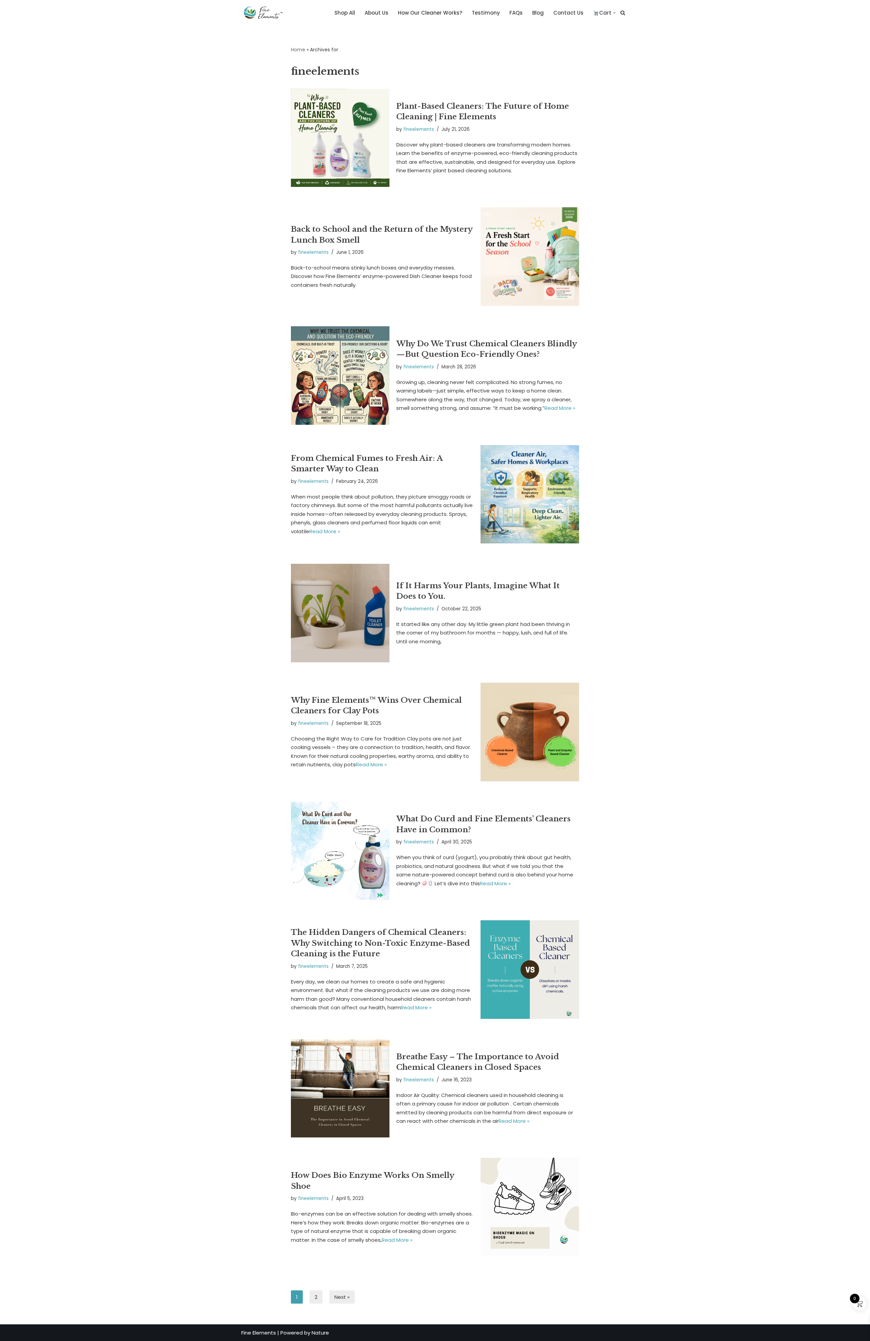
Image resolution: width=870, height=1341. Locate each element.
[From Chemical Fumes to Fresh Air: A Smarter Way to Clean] (530, 494)
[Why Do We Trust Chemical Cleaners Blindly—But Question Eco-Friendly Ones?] (340, 375)
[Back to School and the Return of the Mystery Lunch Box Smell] (530, 256)
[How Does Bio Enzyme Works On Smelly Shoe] (530, 1207)
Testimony (486, 12)
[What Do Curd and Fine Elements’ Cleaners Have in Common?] (340, 851)
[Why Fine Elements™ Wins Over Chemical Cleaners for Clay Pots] (530, 732)
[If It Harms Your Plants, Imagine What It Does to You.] (340, 613)
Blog (538, 12)
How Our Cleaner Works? (430, 12)
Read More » (559, 408)
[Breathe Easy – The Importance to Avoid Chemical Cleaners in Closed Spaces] (340, 1088)
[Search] (622, 12)
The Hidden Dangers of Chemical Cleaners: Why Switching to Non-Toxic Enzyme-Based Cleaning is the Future (380, 942)
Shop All (344, 12)
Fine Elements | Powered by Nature (285, 1332)
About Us (376, 12)
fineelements (418, 129)
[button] (614, 13)
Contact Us (568, 12)
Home (298, 49)
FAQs (516, 12)
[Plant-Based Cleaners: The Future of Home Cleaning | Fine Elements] (340, 138)
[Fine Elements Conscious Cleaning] (265, 12)
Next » (342, 1297)
